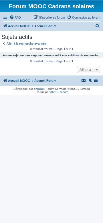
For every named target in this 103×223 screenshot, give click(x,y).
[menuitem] (15, 17)
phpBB (38, 88)
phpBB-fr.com (59, 91)
